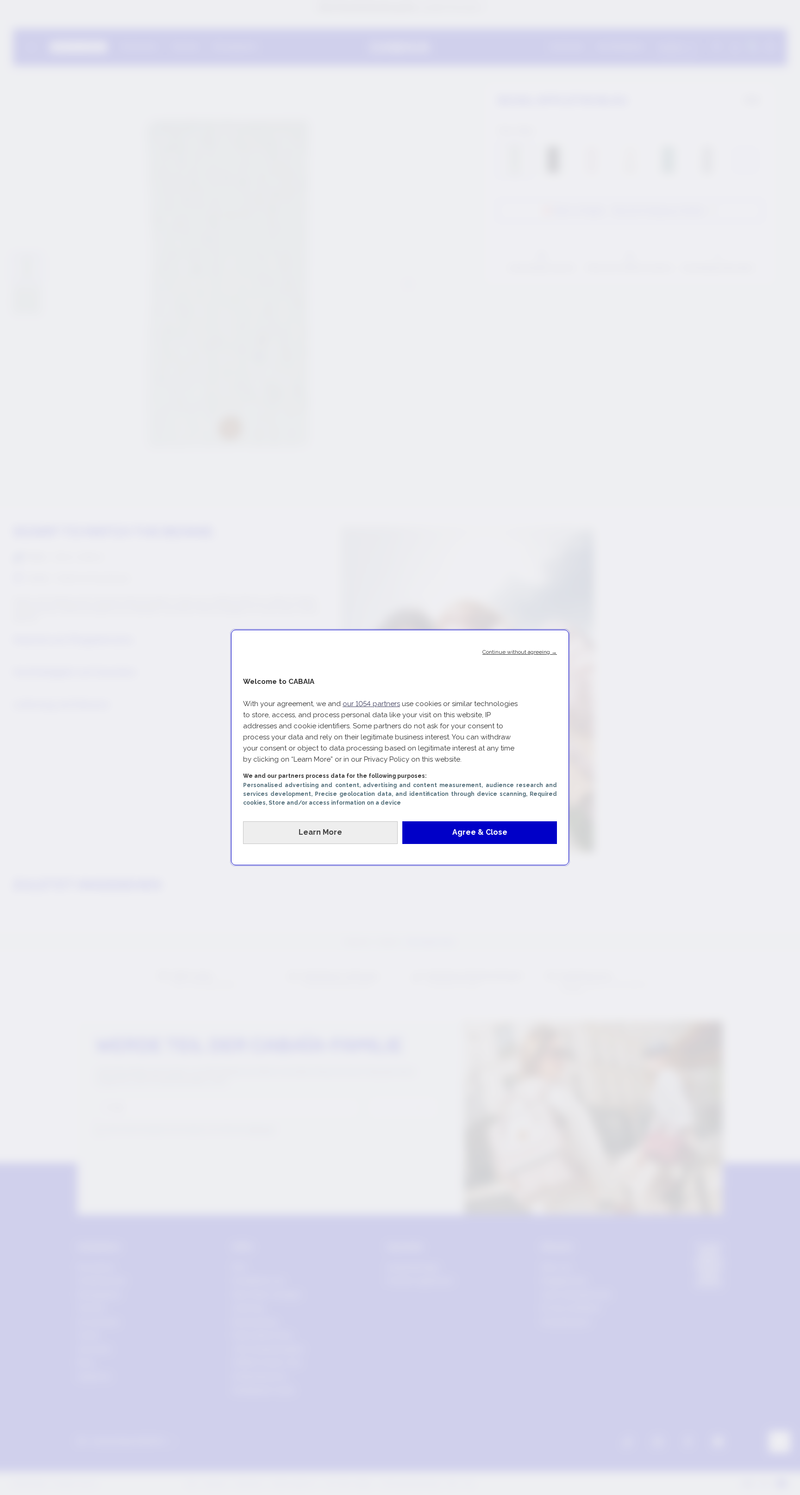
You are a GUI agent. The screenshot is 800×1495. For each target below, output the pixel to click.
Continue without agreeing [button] (519, 652)
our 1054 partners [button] (371, 704)
